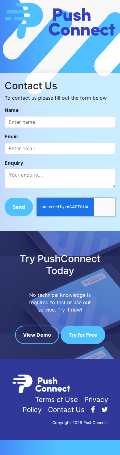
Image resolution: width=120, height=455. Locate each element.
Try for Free (83, 335)
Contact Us (66, 409)
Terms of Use (56, 399)
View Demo (37, 335)
